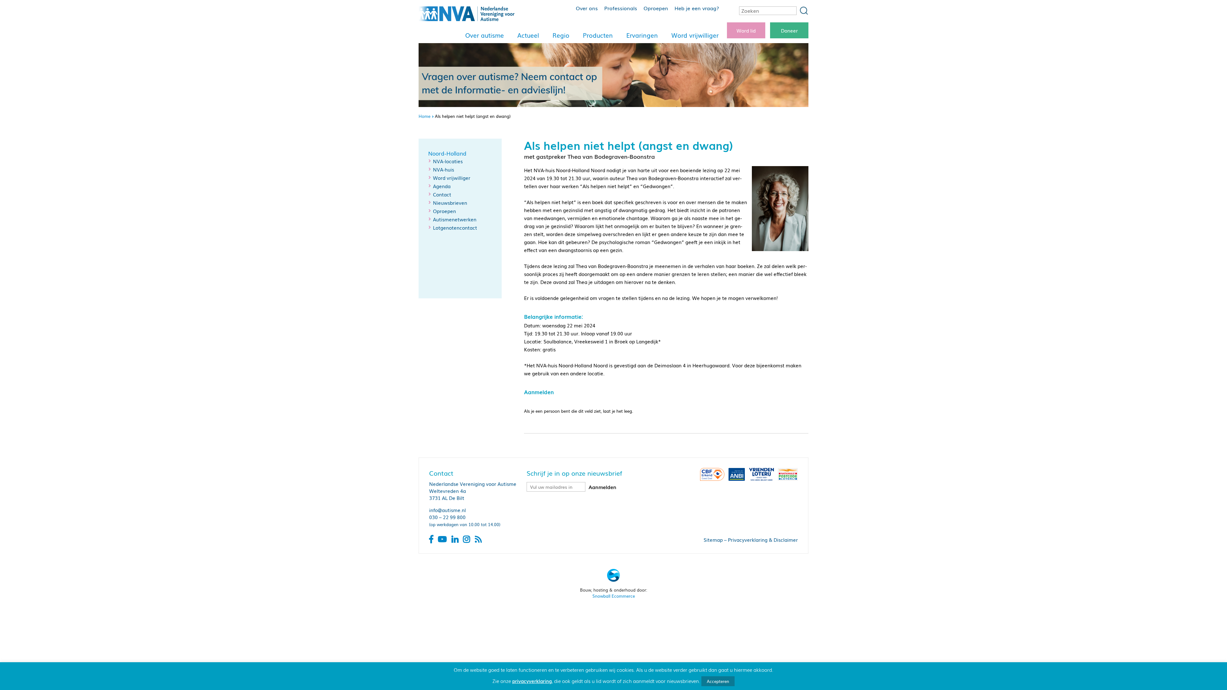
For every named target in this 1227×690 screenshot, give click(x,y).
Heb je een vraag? (697, 8)
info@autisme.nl (447, 509)
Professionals (620, 8)
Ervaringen (642, 35)
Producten (598, 35)
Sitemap (713, 539)
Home (424, 116)
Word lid (746, 30)
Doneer (789, 30)
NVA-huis (443, 169)
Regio (560, 35)
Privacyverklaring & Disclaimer (763, 539)
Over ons (587, 8)
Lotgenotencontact (455, 227)
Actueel (528, 35)
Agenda (442, 185)
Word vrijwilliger (695, 35)
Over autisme (484, 35)
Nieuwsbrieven (450, 202)
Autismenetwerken (454, 219)
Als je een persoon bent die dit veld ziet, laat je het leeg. (578, 411)
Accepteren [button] (718, 681)
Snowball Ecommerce (613, 596)
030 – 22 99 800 (447, 516)
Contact (442, 194)
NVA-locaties (448, 161)
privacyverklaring (532, 680)
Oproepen (656, 8)
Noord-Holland (447, 153)
